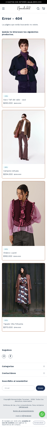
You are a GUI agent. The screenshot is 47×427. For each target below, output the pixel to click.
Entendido (39, 423)
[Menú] (3, 9)
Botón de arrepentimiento (23, 411)
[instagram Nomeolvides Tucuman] (4, 356)
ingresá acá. (23, 407)
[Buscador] (38, 9)
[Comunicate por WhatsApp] (42, 414)
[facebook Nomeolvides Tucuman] (10, 356)
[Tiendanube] (23, 416)
